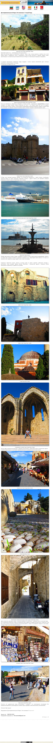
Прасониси (31, 710)
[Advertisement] (26, 730)
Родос (10, 52)
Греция (45, 716)
